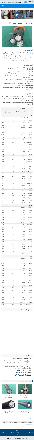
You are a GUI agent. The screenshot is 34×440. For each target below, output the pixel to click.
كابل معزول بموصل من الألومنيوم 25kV (25, 411)
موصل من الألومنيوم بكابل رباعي (25, 396)
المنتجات (17, 430)
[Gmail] (21, 375)
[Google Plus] (25, 375)
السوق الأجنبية (19, 432)
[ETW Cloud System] (16, 375)
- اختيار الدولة (10, 2)
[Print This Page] (19, 375)
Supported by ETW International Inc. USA (17, 438)
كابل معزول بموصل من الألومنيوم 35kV (9, 411)
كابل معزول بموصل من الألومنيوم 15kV (9, 396)
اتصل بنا (28, 355)
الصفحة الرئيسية (27, 430)
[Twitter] (30, 375)
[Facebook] (28, 375)
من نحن (9, 430)
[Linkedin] (23, 375)
